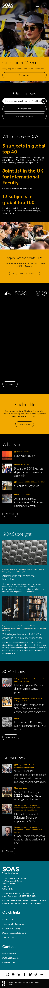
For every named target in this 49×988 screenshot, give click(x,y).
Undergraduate (24, 109)
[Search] (43, 101)
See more (10, 384)
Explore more (24, 424)
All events (10, 514)
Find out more (25, 75)
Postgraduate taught (24, 116)
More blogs (10, 737)
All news (9, 851)
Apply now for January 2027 (24, 273)
